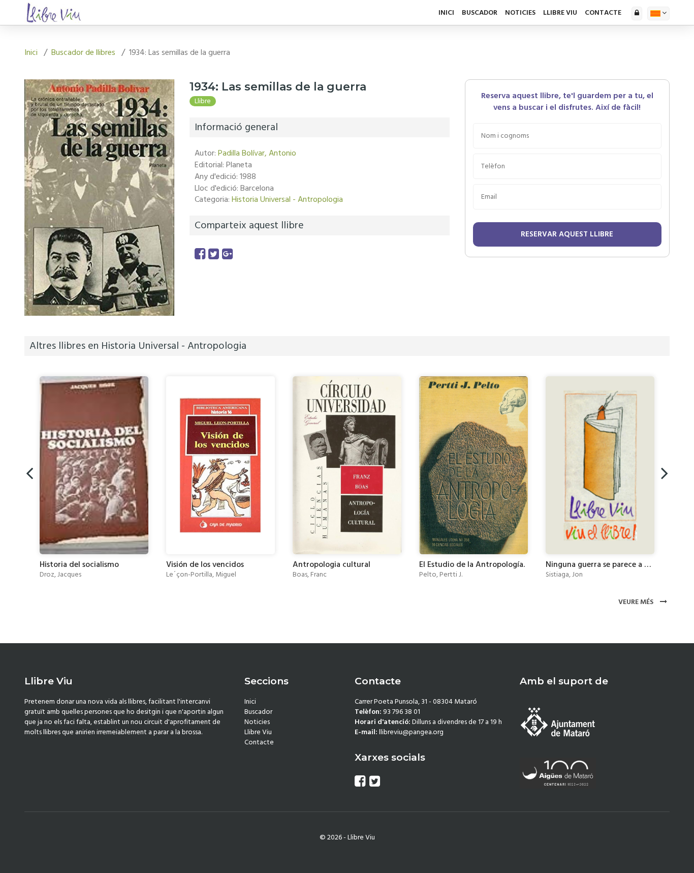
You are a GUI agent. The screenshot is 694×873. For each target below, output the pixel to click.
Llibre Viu (560, 13)
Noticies (520, 13)
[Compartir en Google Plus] (227, 254)
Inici (446, 13)
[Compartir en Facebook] (200, 254)
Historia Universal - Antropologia (287, 199)
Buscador (479, 13)
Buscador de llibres (83, 52)
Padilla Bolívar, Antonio (257, 153)
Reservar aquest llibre (567, 234)
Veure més (636, 602)
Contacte (603, 13)
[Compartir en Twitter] (213, 254)
